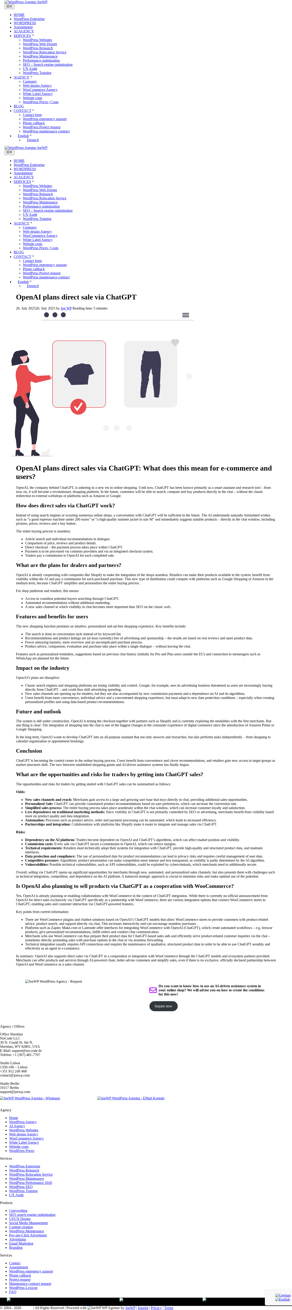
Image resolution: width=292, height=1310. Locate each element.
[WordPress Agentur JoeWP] (26, 2)
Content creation (21, 1227)
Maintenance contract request (30, 1284)
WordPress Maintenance (40, 56)
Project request (19, 1279)
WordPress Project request (41, 127)
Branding (16, 1247)
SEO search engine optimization (32, 1215)
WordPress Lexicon (23, 1288)
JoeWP (130, 1308)
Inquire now (163, 1006)
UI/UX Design (20, 1219)
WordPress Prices (21, 1151)
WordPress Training (37, 73)
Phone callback (34, 123)
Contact (14, 1263)
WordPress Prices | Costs (40, 102)
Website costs (32, 98)
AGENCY (21, 77)
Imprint (143, 1308)
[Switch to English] (282, 1299)
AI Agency (17, 1126)
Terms (168, 1308)
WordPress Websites (37, 40)
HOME (19, 15)
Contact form (32, 115)
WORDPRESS (25, 23)
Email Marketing (21, 1243)
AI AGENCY (24, 31)
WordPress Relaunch (38, 48)
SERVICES (22, 36)
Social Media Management (28, 1223)
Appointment (23, 27)
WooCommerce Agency (40, 90)
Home (13, 1118)
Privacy (156, 1308)
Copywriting (18, 1210)
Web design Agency (37, 85)
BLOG (19, 106)
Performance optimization (41, 60)
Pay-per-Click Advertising (28, 1235)
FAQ (12, 1292)
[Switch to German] (283, 1295)
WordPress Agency (23, 1122)
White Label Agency (38, 94)
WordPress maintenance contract (46, 131)
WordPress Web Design (40, 44)
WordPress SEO (21, 1187)
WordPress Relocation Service (44, 52)
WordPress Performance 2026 (30, 1183)
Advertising (17, 1239)
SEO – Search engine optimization (48, 64)
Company (30, 81)
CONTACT (22, 111)
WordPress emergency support (45, 119)
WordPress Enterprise (29, 19)
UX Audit (30, 69)
